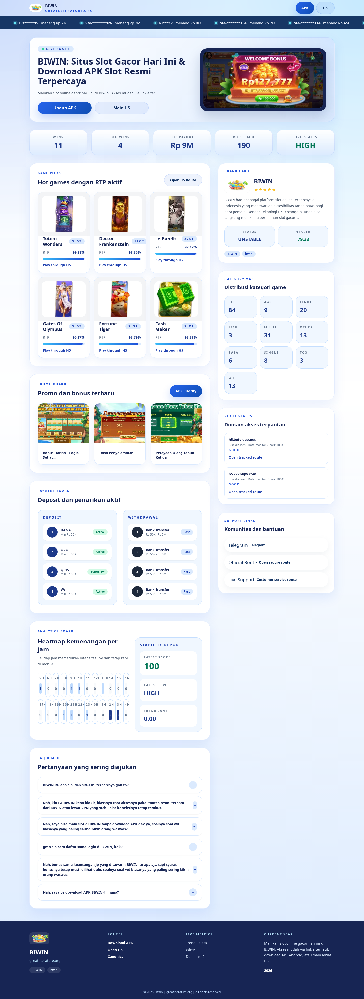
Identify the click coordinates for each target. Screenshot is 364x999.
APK (304, 7)
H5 (325, 7)
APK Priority (186, 391)
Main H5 (121, 108)
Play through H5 (57, 265)
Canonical (116, 956)
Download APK (120, 942)
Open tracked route (245, 457)
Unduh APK (64, 108)
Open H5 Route (183, 180)
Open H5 (115, 949)
